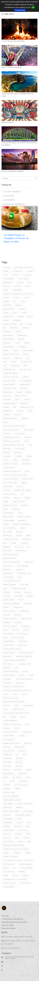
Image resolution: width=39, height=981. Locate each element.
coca (20, 577)
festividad (7, 550)
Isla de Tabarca (9, 528)
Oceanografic (8, 347)
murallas (17, 414)
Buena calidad (18, 637)
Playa (22, 717)
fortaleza (7, 766)
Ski (28, 547)
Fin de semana (23, 279)
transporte (17, 290)
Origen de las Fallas (11, 743)
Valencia (6, 267)
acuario (19, 822)
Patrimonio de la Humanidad (14, 879)
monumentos (8, 335)
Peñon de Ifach (19, 709)
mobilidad (7, 448)
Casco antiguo (21, 396)
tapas (15, 313)
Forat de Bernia (24, 516)
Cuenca (23, 528)
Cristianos (26, 464)
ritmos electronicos (24, 679)
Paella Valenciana (25, 803)
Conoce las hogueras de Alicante (13, 41)
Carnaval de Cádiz (10, 464)
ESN (27, 358)
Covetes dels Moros (11, 811)
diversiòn (14, 328)
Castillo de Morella (11, 430)
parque (16, 350)
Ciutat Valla (23, 830)
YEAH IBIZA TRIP (25, 369)
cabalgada (29, 562)
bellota (17, 498)
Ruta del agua (9, 751)
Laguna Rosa (8, 645)
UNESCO (6, 297)
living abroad (22, 566)
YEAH (5, 365)
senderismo (7, 282)
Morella (25, 875)
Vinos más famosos (10, 671)
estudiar (25, 460)
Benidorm (17, 320)
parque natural (9, 324)
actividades (28, 811)
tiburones (23, 781)
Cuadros (6, 826)
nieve (5, 588)
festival (17, 286)
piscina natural (9, 883)
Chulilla (27, 592)
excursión (7, 305)
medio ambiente (9, 384)
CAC (15, 301)
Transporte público (23, 815)
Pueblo (24, 313)
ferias (5, 777)
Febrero (21, 871)
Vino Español (8, 577)
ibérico (29, 392)
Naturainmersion (10, 720)
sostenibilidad (9, 369)
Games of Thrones (10, 856)
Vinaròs (6, 414)
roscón (28, 498)
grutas (21, 339)
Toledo (6, 853)
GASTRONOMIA (9, 200)
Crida (5, 630)
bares (19, 819)
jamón (5, 875)
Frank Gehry (20, 747)
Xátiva (5, 694)
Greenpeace (7, 411)
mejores (23, 388)
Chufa (21, 600)
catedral (19, 456)
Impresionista (21, 550)
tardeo (28, 769)
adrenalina (7, 754)
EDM (14, 407)
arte (5, 362)
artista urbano (9, 611)
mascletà (7, 396)
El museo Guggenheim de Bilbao (13, 171)
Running (27, 437)
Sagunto (6, 592)
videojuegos (28, 350)
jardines (6, 785)
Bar (4, 543)
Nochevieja (7, 535)
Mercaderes (8, 819)
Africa (16, 705)
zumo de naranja (26, 864)
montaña (17, 615)
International (9, 735)
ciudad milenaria (10, 618)
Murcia (6, 868)
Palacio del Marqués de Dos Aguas (17, 690)
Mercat (30, 456)
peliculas (19, 766)
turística (7, 834)
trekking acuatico (10, 377)
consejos (17, 769)
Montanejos (8, 573)
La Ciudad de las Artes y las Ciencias (18, 860)
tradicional (27, 732)
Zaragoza (28, 603)
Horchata (7, 343)
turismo (20, 316)
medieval (18, 358)
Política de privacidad (8, 928)
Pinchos (18, 762)
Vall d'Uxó (19, 547)
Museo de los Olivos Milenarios (16, 849)
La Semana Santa (24, 664)
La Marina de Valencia (12, 581)
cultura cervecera (11, 796)
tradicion (15, 365)
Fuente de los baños (11, 603)
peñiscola (7, 788)
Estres (6, 524)
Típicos (22, 735)
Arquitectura (9, 309)
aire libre (7, 762)
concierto (7, 656)
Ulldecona (7, 758)
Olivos (12, 781)
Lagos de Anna (9, 467)
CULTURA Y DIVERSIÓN (12, 192)
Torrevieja (24, 611)
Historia (30, 271)
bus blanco (20, 448)
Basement (7, 622)
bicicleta (7, 358)
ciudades (24, 543)
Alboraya (19, 569)
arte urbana (8, 803)
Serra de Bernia (9, 584)
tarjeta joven (9, 675)
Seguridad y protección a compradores (15, 922)
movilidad (23, 641)
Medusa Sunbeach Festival (13, 445)
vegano (17, 592)
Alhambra (7, 456)
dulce (30, 316)
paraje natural (19, 501)
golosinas (25, 626)
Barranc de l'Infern (11, 441)
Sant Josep (24, 584)
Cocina (26, 354)
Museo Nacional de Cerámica (14, 660)
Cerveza (6, 769)
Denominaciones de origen (13, 701)
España (6, 271)
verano (6, 407)
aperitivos (7, 807)
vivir (26, 441)
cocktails (7, 837)
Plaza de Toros (9, 381)
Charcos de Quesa (19, 588)
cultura (15, 275)
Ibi (18, 754)
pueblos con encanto (11, 471)
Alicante (20, 282)
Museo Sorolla (9, 887)
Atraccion (22, 645)
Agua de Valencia (10, 626)
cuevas (27, 297)
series (17, 788)
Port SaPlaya (8, 664)
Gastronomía (8, 279)
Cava (17, 837)
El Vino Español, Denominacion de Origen (17, 937)
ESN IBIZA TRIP (26, 362)
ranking (18, 834)
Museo (5, 290)
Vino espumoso (26, 868)
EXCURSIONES (9, 196)
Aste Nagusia (25, 883)
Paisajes (18, 622)
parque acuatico (10, 505)
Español (19, 807)
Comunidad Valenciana (23, 267)
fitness (13, 543)
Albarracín (7, 392)
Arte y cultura (21, 785)
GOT (28, 826)
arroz (28, 834)
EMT (21, 324)
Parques (6, 728)
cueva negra (8, 634)
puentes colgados (10, 554)
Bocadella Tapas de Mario (13, 845)
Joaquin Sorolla (10, 403)
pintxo (16, 728)
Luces (27, 471)
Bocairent (22, 773)
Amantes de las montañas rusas (16, 713)
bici (4, 717)
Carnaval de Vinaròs (22, 490)
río (4, 328)
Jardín (18, 331)
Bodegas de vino (27, 407)
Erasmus (19, 305)
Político (15, 630)
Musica (28, 286)
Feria (30, 411)
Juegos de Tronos (10, 373)
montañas (7, 399)
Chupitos (24, 505)
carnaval (26, 328)
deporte (24, 403)
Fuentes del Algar (10, 698)
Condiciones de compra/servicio (12, 919)
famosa (20, 841)
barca (28, 535)
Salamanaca (8, 566)
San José (6, 615)
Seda (29, 841)
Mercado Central (10, 418)
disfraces (18, 452)
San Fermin (16, 777)
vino (30, 445)
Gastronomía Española (11, 948)
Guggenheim (28, 705)
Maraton (15, 509)
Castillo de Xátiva (10, 732)
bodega (24, 482)
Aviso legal (5, 916)
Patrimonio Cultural (11, 437)
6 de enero (18, 596)
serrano (25, 418)
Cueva (5, 637)
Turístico (7, 331)
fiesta (5, 275)
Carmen (26, 377)
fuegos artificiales (11, 354)
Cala (16, 667)
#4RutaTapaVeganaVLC (11, 562)
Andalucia (7, 569)
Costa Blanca (8, 339)
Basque (19, 535)
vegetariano (26, 618)
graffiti (6, 705)
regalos (19, 532)
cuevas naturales (10, 479)
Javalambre (7, 486)
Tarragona (7, 822)
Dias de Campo (8, 652)
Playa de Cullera (10, 482)
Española (7, 667)
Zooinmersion (8, 641)
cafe (29, 822)
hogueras (22, 520)
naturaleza (17, 271)
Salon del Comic (9, 388)
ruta (30, 282)
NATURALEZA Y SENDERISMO (14, 204)
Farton (26, 630)
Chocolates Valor (10, 539)
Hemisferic (7, 679)
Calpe (31, 675)
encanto (6, 498)
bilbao (5, 313)
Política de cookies (8, 925)
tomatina (20, 411)
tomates (6, 452)
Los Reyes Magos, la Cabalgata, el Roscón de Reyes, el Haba (16, 238)
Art (14, 868)
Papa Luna (18, 826)
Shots (5, 509)
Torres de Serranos (24, 656)
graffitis (28, 743)
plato (15, 694)
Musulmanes (29, 430)
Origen (6, 607)
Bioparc (27, 343)
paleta (5, 460)
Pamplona (7, 815)
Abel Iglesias (8, 516)
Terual (15, 875)
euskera (30, 596)
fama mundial (8, 871)
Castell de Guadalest (12, 724)
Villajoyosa (20, 433)
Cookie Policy (20, 10)
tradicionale (25, 384)
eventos (22, 309)
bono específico (9, 558)
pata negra (7, 532)
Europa (6, 320)
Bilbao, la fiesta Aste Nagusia (12, 67)
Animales (6, 747)
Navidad (22, 751)
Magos (15, 460)
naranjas (20, 683)
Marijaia (27, 399)
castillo (6, 286)
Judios (6, 501)
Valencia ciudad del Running (15, 475)
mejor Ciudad (27, 479)
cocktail (19, 758)
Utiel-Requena (25, 381)
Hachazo (6, 490)
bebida (5, 350)
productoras (8, 830)
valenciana (17, 607)
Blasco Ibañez (8, 600)
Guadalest (7, 683)
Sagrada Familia (9, 494)
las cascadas (8, 739)
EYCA (25, 754)
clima (20, 513)
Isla (22, 494)
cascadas (7, 433)
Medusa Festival (7, 122)
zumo (27, 724)
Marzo (19, 392)
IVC (4, 781)
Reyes (5, 422)
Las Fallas (27, 275)
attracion (26, 539)
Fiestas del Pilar (24, 573)
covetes (26, 837)
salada (25, 671)
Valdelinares (8, 520)
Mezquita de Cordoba (21, 524)
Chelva (6, 709)
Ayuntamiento (8, 864)
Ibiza (25, 365)
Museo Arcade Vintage (12, 649)
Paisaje (22, 675)
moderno (6, 547)
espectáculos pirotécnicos (14, 426)
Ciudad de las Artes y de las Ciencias (18, 294)
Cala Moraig (22, 634)
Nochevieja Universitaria (13, 686)
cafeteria (17, 853)
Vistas (17, 343)
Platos (24, 694)
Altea (17, 399)
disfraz (6, 301)
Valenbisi (22, 347)
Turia (23, 301)
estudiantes (8, 316)
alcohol (16, 297)
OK (33, 7)
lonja (27, 777)
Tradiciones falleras (11, 800)
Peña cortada (8, 773)
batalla (20, 486)
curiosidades (8, 513)
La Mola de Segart (26, 652)
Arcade (13, 717)
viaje (30, 324)
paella (13, 362)
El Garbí (6, 596)
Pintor (28, 853)
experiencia (22, 335)
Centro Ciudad (9, 792)
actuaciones (8, 841)
